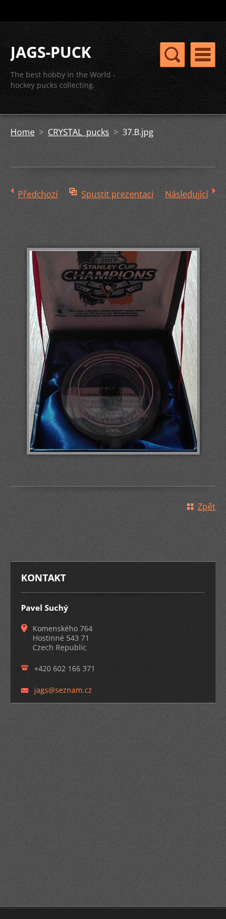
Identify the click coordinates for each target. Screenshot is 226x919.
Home (23, 132)
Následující (186, 194)
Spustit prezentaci (117, 194)
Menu (202, 54)
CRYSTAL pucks (78, 132)
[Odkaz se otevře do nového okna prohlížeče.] (113, 462)
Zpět (206, 506)
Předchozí (38, 194)
